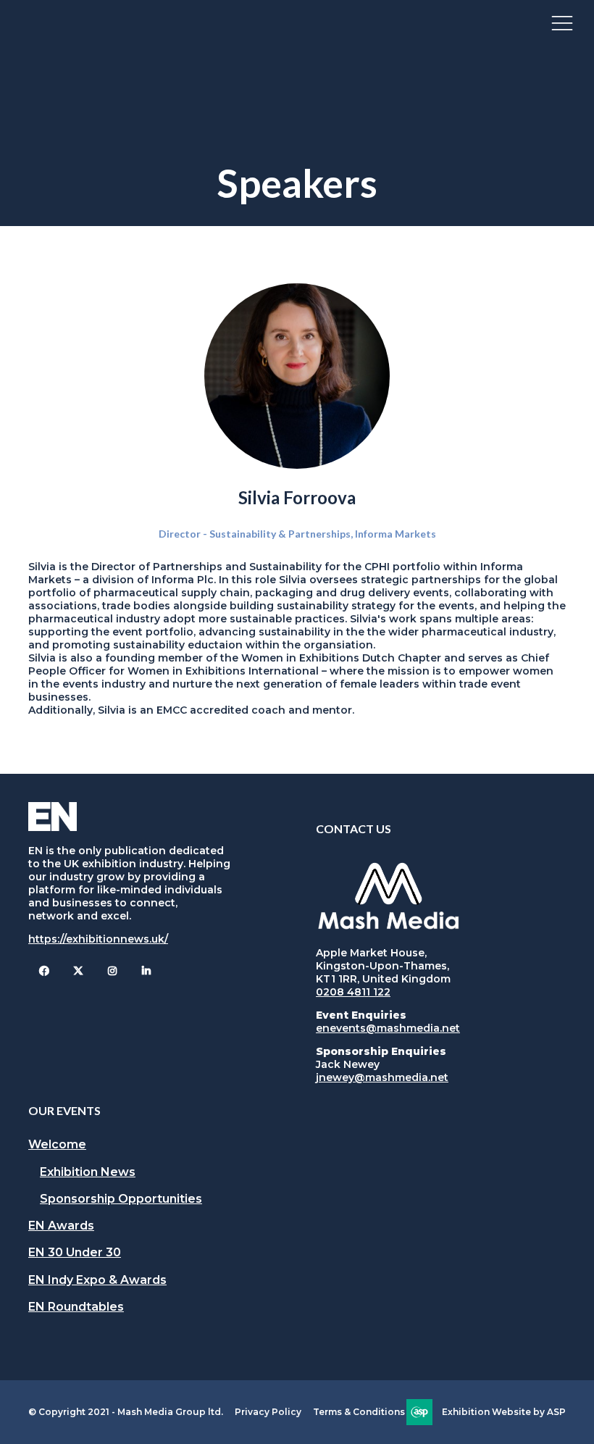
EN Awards (61, 1225)
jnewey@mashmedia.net (382, 1077)
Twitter (77, 971)
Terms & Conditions (359, 1411)
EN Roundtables (76, 1307)
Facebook (43, 971)
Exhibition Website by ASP (504, 1411)
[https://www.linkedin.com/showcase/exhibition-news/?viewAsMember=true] (146, 971)
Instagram (111, 971)
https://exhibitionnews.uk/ (98, 939)
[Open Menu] (562, 22)
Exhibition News (87, 1172)
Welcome (57, 1144)
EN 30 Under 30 (74, 1252)
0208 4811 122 (353, 991)
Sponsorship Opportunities (121, 1199)
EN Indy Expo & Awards (97, 1280)
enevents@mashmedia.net (388, 1028)
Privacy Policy (268, 1411)
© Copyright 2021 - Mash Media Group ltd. (125, 1411)
